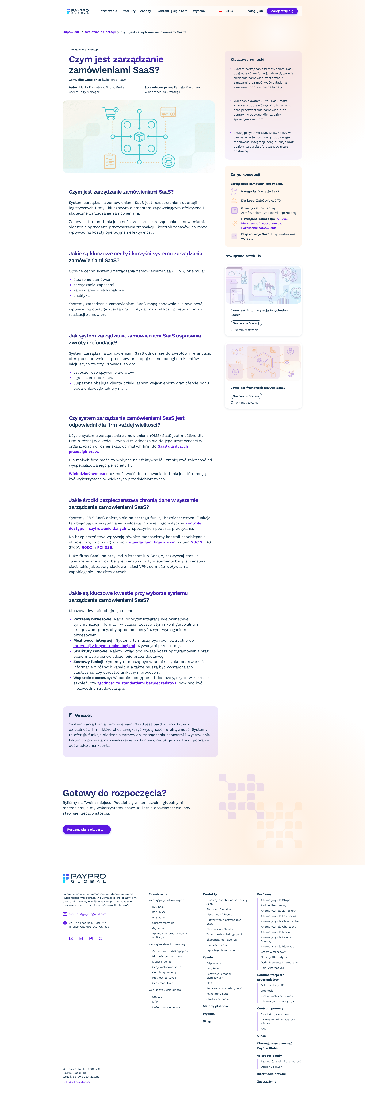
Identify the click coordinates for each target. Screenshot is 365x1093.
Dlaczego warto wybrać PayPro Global (274, 1046)
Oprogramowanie (163, 922)
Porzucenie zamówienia (259, 228)
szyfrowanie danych (107, 528)
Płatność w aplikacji (219, 928)
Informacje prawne (271, 1074)
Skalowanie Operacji (100, 32)
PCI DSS (104, 547)
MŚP (155, 1002)
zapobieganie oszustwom (222, 950)
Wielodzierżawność (87, 473)
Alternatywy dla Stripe (275, 900)
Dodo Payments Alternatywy (279, 962)
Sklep (207, 1021)
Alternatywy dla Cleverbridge (280, 921)
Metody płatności (216, 1006)
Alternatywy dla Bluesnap (277, 946)
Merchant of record (256, 223)
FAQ (263, 1028)
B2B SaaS (158, 906)
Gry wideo (158, 928)
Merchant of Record (219, 914)
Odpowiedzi (71, 32)
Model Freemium (163, 961)
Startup (157, 996)
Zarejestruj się (282, 11)
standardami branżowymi (153, 542)
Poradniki (212, 968)
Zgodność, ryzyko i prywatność (281, 1061)
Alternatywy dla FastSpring (278, 915)
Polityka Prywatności (76, 1081)
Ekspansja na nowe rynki (222, 939)
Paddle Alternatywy (273, 905)
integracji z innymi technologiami (104, 645)
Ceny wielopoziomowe (166, 967)
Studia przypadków (219, 998)
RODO (87, 547)
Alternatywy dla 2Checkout (278, 910)
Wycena (199, 11)
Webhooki (267, 990)
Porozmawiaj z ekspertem (86, 829)
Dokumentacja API (273, 985)
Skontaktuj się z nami (172, 11)
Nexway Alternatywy (274, 957)
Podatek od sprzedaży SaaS (224, 988)
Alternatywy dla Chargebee (278, 926)
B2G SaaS (158, 917)
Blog (209, 982)
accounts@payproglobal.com (87, 914)
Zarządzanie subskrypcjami (170, 951)
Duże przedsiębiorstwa (167, 1007)
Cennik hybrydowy (164, 972)
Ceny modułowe (162, 982)
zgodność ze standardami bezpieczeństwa (136, 683)
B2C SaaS (158, 912)
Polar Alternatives (272, 967)
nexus (276, 223)
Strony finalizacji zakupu (277, 995)
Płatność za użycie (164, 977)
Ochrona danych (271, 1066)
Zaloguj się (255, 11)
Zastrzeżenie (266, 1081)
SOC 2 (196, 542)
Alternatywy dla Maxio (275, 931)
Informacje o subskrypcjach (279, 1001)
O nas (261, 1036)
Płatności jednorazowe (167, 956)
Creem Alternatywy (273, 951)
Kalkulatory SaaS (217, 993)
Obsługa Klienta (216, 944)
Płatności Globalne (218, 909)
